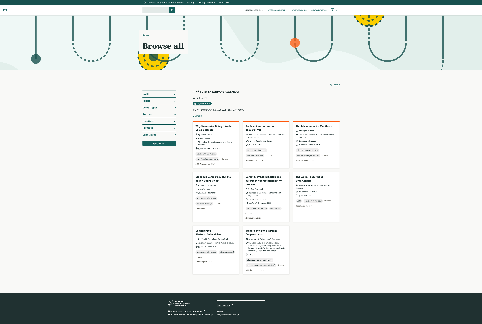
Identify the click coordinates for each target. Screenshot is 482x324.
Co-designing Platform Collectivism (208, 232)
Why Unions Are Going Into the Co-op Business (213, 128)
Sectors (147, 114)
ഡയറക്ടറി (191, 2)
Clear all (197, 116)
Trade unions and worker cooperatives (261, 128)
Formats (147, 128)
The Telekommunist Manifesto (314, 126)
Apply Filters (159, 143)
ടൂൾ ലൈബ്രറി (224, 2)
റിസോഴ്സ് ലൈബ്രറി (206, 2)
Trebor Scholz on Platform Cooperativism (261, 232)
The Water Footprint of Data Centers (309, 179)
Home (145, 35)
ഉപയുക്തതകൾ (203, 103)
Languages (149, 135)
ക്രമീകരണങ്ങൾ (318, 10)
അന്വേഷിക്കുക (252, 10)
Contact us (223, 304)
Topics (146, 101)
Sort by (336, 84)
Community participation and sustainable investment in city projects (264, 180)
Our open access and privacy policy (185, 311)
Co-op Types (149, 107)
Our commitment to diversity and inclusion (189, 314)
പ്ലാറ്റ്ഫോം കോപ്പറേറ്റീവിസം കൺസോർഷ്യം (165, 2)
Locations (148, 121)
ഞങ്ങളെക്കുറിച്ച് (299, 10)
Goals (145, 94)
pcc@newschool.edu (226, 314)
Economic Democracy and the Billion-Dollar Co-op (213, 179)
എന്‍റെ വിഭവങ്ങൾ (276, 10)
